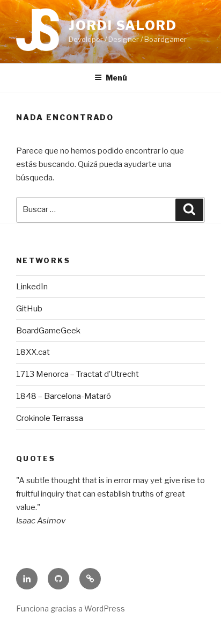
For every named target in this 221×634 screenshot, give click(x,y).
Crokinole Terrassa (49, 418)
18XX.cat (33, 352)
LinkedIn (32, 287)
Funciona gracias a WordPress (70, 608)
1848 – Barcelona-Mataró (63, 396)
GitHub (29, 309)
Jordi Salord (123, 25)
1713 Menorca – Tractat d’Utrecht (77, 374)
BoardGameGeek (48, 331)
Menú (116, 77)
